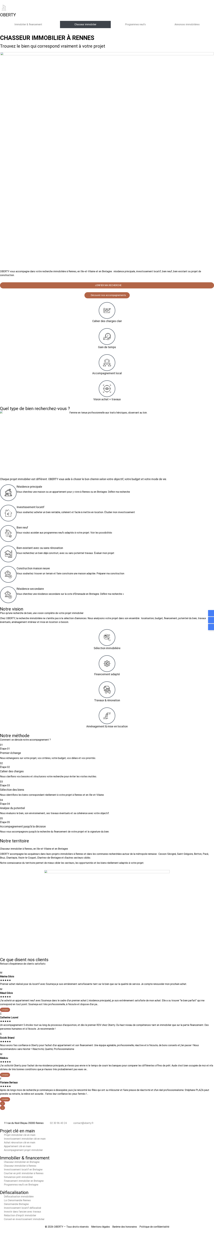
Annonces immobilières (187, 24)
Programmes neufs (135, 24)
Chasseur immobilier (85, 24)
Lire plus (5, 1010)
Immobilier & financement (28, 24)
